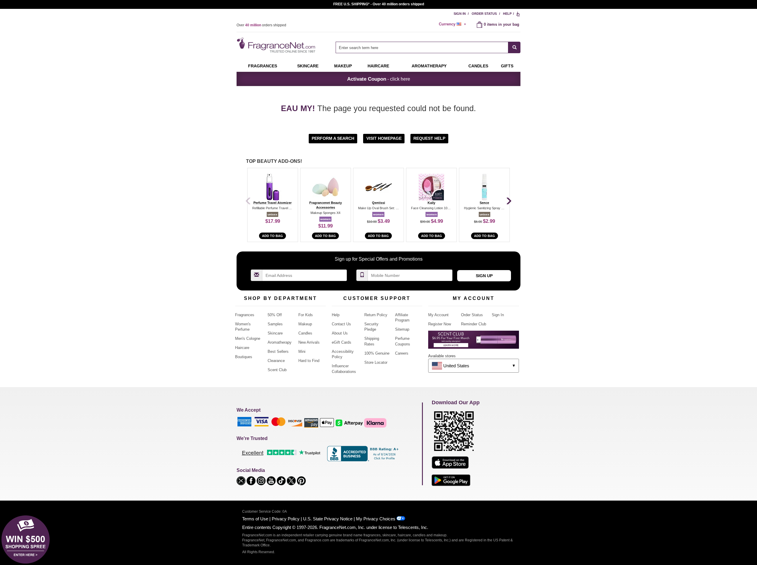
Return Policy (375, 315)
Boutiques (243, 357)
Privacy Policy (286, 518)
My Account (438, 315)
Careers (401, 353)
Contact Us (341, 324)
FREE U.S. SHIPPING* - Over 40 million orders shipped (378, 4)
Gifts (507, 66)
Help (507, 13)
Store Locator (375, 362)
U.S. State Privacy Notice (327, 518)
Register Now (439, 324)
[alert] (453, 24)
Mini (301, 351)
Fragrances (262, 66)
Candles (305, 333)
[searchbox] (422, 47)
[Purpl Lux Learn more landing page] (473, 342)
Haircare (378, 66)
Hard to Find (308, 360)
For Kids (305, 315)
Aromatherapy (280, 342)
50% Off (275, 315)
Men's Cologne (247, 338)
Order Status (484, 13)
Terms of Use (255, 518)
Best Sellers (278, 351)
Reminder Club (473, 324)
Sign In (460, 13)
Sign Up (484, 275)
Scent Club (277, 370)
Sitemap (402, 329)
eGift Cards (341, 342)
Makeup (343, 66)
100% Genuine (376, 353)
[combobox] (428, 47)
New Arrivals (309, 342)
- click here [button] (378, 79)
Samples (275, 324)
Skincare (307, 66)
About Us (340, 333)
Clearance (276, 360)
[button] (333, 138)
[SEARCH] (514, 47)
